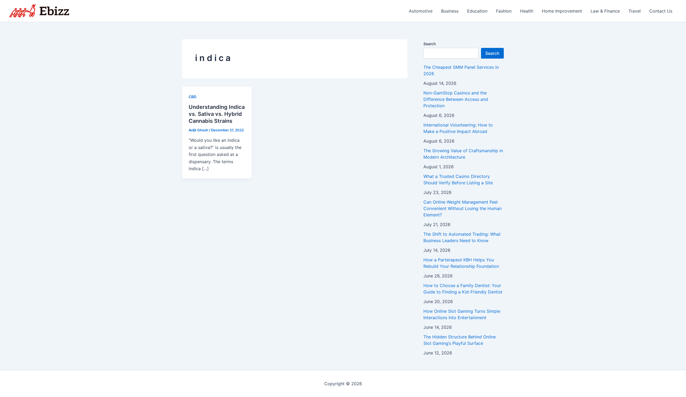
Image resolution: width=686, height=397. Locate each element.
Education (477, 11)
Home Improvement (562, 11)
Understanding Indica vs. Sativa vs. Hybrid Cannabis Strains (217, 114)
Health (526, 11)
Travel (634, 11)
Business (449, 11)
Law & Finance (605, 11)
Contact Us (660, 11)
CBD (192, 96)
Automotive (421, 11)
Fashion (504, 11)
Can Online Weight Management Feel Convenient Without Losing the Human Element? (462, 208)
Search (429, 43)
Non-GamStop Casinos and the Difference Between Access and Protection (455, 99)
